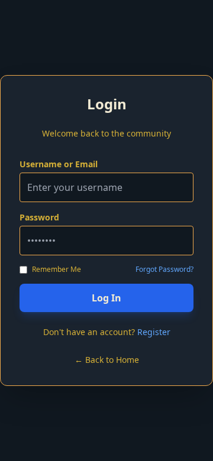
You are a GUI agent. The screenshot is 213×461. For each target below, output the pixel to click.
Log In (106, 297)
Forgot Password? (164, 269)
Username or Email (59, 164)
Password (39, 217)
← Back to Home (107, 359)
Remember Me (56, 269)
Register (153, 331)
